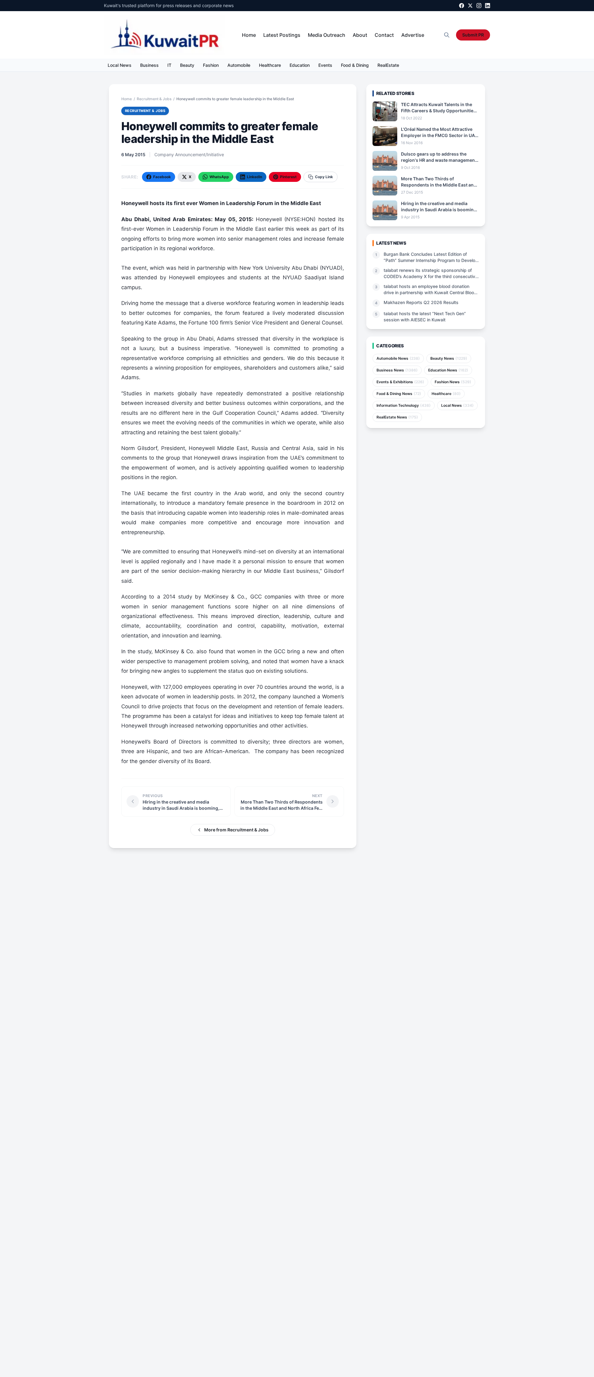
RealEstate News (397, 417)
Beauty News (448, 358)
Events (325, 65)
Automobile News (398, 358)
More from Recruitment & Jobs (236, 829)
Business (149, 65)
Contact (384, 35)
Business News (397, 370)
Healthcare (270, 65)
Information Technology (404, 405)
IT (169, 65)
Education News (448, 370)
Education (300, 65)
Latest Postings (281, 35)
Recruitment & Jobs (154, 99)
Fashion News (453, 382)
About (360, 35)
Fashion (211, 65)
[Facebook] (461, 5)
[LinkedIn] (487, 5)
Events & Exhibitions (400, 382)
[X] (470, 5)
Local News (119, 65)
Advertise (412, 35)
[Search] (446, 35)
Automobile (238, 65)
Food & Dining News (399, 393)
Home (249, 35)
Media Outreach (326, 35)
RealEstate (388, 65)
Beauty (187, 65)
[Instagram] (478, 5)
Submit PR (473, 34)
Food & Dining (355, 65)
